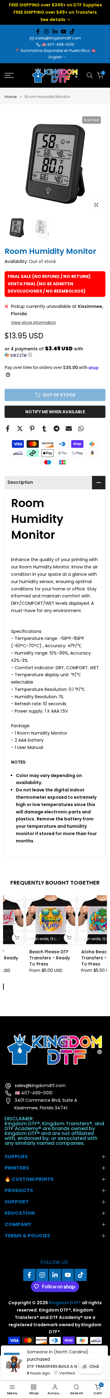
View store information (33, 322)
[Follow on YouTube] (63, 31)
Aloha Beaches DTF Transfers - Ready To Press (81, 958)
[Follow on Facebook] (38, 31)
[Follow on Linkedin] (55, 31)
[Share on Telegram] (56, 428)
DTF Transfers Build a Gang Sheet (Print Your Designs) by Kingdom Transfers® (66, 1366)
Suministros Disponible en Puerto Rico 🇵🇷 (57, 50)
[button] (55, 352)
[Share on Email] (69, 428)
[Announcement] (55, 12)
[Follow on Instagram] (46, 31)
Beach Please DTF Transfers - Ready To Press (28, 958)
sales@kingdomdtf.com (58, 38)
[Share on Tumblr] (44, 428)
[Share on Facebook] (8, 428)
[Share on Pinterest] (32, 428)
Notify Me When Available (55, 412)
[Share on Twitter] (20, 428)
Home (11, 97)
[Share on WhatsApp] (81, 428)
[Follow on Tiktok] (72, 31)
